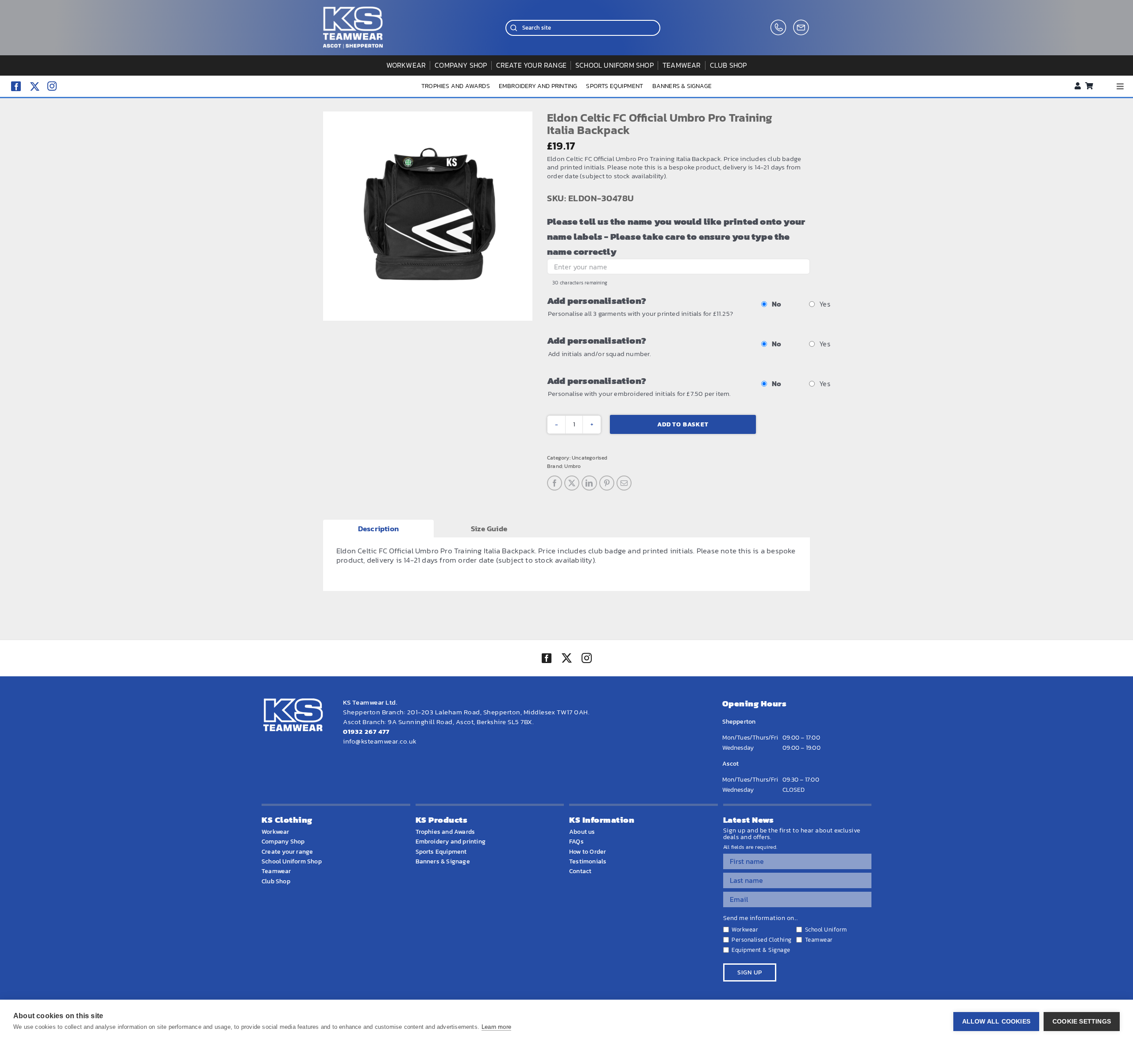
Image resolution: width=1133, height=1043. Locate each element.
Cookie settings (1081, 1021)
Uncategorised (590, 458)
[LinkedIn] (589, 483)
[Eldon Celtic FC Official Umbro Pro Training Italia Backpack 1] (427, 216)
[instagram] (52, 86)
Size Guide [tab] (489, 528)
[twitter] (566, 659)
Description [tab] (378, 528)
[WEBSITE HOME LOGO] (353, 10)
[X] (571, 483)
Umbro (572, 466)
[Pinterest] (606, 483)
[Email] (624, 483)
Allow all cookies (996, 1021)
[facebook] (16, 86)
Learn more (496, 1027)
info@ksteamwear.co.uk (380, 741)
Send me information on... (760, 918)
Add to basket (682, 424)
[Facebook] (554, 483)
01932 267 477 (366, 731)
